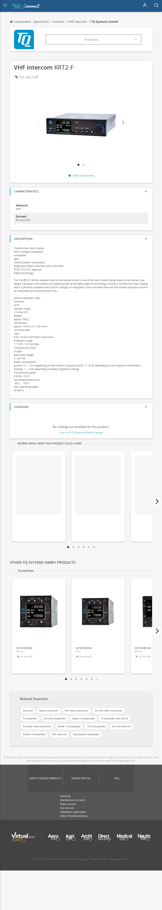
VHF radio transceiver (76, 710)
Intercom (28, 710)
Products (91, 39)
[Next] (123, 123)
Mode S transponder (83, 718)
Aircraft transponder (54, 718)
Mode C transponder (69, 726)
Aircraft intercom (121, 726)
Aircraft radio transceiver (108, 710)
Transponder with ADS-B (114, 718)
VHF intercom (59, 734)
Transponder (30, 718)
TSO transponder (96, 726)
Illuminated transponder (86, 734)
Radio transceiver (48, 710)
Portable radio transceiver (37, 726)
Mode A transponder (34, 734)
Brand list (65, 796)
